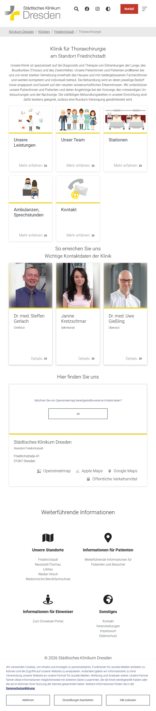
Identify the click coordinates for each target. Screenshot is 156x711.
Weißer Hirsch (48, 574)
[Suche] (76, 9)
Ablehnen (28, 700)
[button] (122, 471)
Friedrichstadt (48, 559)
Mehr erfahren (30, 165)
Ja (78, 413)
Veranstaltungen (108, 626)
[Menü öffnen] (145, 9)
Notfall (129, 9)
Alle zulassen (128, 700)
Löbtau (48, 569)
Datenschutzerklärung (20, 688)
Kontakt (108, 621)
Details (36, 358)
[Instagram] (97, 9)
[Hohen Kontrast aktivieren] (108, 9)
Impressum (108, 631)
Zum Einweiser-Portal (48, 621)
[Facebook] (87, 9)
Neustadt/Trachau (48, 564)
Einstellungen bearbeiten (78, 700)
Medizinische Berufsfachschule (48, 579)
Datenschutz (108, 636)
